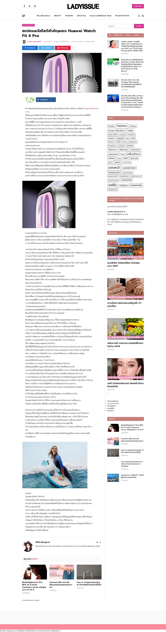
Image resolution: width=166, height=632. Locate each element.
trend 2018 (112, 134)
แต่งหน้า (114, 167)
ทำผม (133, 138)
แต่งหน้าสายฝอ (127, 173)
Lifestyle (81, 16)
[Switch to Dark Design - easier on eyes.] (139, 16)
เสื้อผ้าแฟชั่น (134, 159)
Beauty (57, 16)
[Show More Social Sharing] (73, 48)
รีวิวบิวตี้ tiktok (122, 16)
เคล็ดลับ (111, 158)
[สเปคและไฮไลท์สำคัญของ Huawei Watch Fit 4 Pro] (62, 73)
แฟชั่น (113, 185)
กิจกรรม (128, 35)
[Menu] (23, 15)
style (130, 130)
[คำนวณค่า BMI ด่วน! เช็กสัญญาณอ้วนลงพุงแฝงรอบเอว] (61, 572)
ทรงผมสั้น (120, 138)
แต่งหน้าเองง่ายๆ (136, 176)
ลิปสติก (130, 145)
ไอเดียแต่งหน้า (112, 190)
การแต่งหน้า (122, 135)
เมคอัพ (119, 159)
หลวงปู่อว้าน (111, 406)
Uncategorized (28, 25)
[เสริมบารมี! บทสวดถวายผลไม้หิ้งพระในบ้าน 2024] (125, 329)
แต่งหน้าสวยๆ (114, 172)
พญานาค (110, 411)
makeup (133, 126)
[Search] (142, 15)
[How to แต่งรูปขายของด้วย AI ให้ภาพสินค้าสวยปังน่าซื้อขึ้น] (89, 572)
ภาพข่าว (136, 35)
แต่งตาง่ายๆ (127, 163)
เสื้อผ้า (126, 158)
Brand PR (118, 35)
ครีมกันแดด (131, 135)
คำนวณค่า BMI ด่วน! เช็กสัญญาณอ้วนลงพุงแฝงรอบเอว (60, 585)
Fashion (69, 16)
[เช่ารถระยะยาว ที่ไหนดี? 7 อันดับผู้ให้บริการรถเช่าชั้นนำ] (113, 478)
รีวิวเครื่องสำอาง (43, 16)
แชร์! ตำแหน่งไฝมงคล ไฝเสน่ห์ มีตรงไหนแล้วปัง (125, 385)
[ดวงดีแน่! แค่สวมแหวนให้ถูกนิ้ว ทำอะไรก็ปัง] (125, 289)
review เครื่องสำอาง (116, 130)
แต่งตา (118, 162)
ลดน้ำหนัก (121, 146)
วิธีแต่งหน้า (123, 149)
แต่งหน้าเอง (124, 176)
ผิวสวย (124, 142)
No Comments (78, 42)
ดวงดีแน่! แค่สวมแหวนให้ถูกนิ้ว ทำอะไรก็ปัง (124, 304)
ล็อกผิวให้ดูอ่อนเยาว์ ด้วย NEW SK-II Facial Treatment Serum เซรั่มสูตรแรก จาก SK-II (34, 586)
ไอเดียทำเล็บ (136, 185)
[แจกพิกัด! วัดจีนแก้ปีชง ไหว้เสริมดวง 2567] (125, 249)
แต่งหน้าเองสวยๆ (113, 180)
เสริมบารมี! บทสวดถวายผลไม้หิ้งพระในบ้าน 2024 (125, 345)
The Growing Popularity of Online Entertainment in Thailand (131, 464)
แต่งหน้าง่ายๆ (129, 168)
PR (110, 35)
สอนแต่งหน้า (113, 154)
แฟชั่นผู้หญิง (123, 185)
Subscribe (138, 6)
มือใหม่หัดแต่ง (133, 142)
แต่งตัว (110, 163)
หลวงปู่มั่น (110, 408)
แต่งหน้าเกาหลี (112, 176)
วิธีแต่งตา (112, 149)
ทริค (128, 138)
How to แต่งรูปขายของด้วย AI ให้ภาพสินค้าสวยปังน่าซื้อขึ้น (89, 583)
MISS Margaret (35, 42)
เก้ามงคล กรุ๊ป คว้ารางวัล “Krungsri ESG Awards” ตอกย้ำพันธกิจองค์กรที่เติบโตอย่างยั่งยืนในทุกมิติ (131, 83)
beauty (111, 126)
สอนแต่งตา (135, 149)
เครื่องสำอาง (133, 154)
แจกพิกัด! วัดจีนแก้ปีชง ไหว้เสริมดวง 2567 (123, 264)
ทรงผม (111, 138)
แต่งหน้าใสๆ (127, 180)
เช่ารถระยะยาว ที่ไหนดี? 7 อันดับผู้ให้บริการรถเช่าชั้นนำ (132, 476)
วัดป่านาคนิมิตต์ (112, 401)
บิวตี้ (118, 142)
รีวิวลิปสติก (112, 146)
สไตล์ (122, 154)
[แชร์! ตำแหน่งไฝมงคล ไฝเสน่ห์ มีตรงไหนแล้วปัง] (125, 369)
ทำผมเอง (111, 142)
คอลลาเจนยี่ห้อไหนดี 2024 (100, 16)
